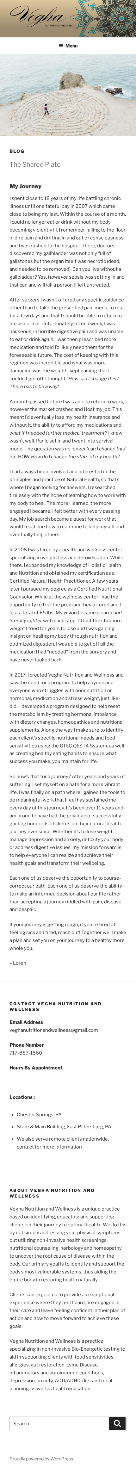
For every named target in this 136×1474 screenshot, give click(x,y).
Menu (71, 45)
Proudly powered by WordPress (41, 1458)
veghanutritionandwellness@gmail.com (53, 1030)
